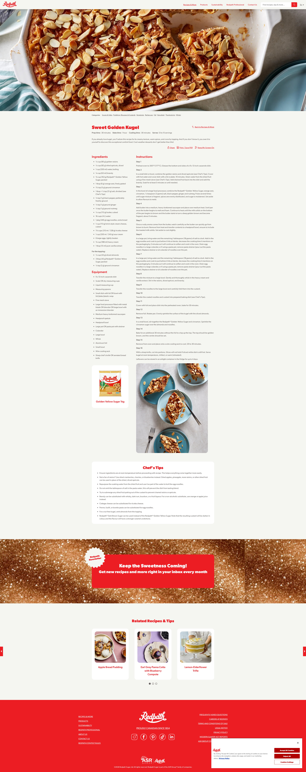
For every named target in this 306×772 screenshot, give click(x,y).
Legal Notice (221, 728)
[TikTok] (162, 739)
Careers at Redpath (218, 719)
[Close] (298, 742)
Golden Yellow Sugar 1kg (110, 401)
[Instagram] (134, 739)
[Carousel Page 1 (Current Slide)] (150, 684)
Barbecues (149, 115)
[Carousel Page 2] (153, 684)
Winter (178, 115)
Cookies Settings (287, 762)
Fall (155, 115)
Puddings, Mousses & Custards (124, 115)
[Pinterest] (153, 739)
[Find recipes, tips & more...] (294, 4)
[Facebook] (143, 739)
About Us (82, 734)
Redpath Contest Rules (89, 743)
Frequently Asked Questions (213, 714)
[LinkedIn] (171, 739)
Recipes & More (189, 4)
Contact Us (252, 4)
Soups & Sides (107, 115)
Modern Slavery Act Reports (214, 736)
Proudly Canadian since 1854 (153, 728)
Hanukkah (161, 115)
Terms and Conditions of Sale (213, 723)
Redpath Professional (235, 4)
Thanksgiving (170, 115)
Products (204, 4)
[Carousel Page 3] (156, 684)
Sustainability (217, 4)
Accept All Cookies (287, 750)
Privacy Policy (221, 732)
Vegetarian (140, 115)
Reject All (287, 756)
